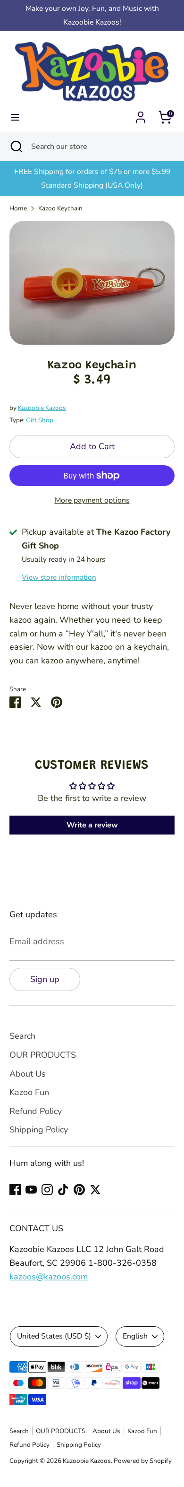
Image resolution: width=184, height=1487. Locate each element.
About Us (27, 1073)
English (135, 1336)
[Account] (140, 114)
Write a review (92, 825)
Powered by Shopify (143, 1460)
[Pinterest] (79, 1189)
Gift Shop (39, 420)
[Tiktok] (63, 1189)
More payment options (92, 500)
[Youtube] (31, 1189)
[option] (92, 283)
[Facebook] (15, 1189)
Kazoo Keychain (60, 208)
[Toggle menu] (15, 117)
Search (22, 1036)
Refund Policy (35, 1111)
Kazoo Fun (29, 1092)
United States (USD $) (54, 1336)
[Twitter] (95, 1189)
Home (18, 208)
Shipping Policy (38, 1129)
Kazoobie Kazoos (42, 407)
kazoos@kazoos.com (48, 1276)
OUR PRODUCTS (42, 1055)
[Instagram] (47, 1189)
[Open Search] (15, 147)
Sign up (44, 979)
